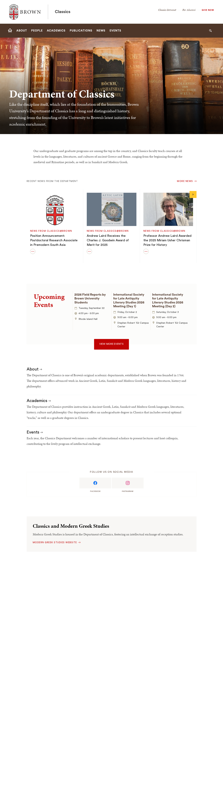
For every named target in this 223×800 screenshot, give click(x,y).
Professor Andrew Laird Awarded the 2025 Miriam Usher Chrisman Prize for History (167, 240)
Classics (62, 12)
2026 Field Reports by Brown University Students (90, 298)
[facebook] (95, 483)
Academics (37, 401)
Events (33, 432)
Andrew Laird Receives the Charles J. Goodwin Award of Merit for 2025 (108, 240)
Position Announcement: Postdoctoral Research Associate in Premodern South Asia (54, 240)
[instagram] (128, 483)
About (33, 369)
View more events (111, 344)
